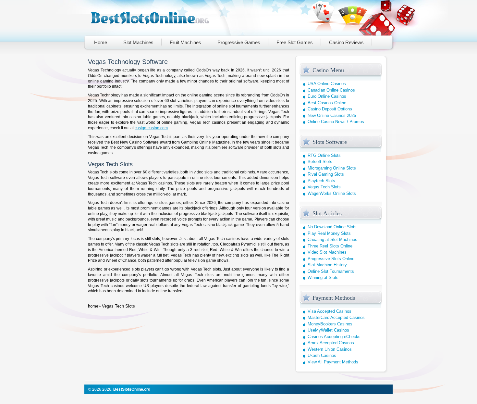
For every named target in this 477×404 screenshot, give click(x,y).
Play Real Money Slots (329, 233)
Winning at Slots (323, 277)
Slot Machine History (327, 264)
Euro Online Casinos (327, 96)
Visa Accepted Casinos (329, 311)
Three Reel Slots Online (330, 246)
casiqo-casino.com (151, 128)
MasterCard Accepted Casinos (336, 317)
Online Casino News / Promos (336, 121)
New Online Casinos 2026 (332, 115)
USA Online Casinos (327, 83)
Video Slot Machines (327, 252)
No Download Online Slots (332, 226)
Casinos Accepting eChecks (334, 336)
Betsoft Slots (320, 161)
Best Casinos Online (327, 102)
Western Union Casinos (330, 349)
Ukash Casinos (322, 355)
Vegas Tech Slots (324, 186)
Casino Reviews (346, 42)
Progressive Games (238, 42)
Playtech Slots (321, 180)
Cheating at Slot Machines (332, 239)
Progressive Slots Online (331, 258)
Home (100, 42)
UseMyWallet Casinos (328, 330)
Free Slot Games (294, 42)
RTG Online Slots (324, 155)
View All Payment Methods (333, 362)
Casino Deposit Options (330, 109)
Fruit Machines (185, 42)
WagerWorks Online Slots (332, 193)
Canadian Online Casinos (331, 90)
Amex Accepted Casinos (331, 342)
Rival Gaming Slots (326, 174)
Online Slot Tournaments (331, 271)
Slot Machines (138, 42)
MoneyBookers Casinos (330, 324)
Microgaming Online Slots (332, 168)
